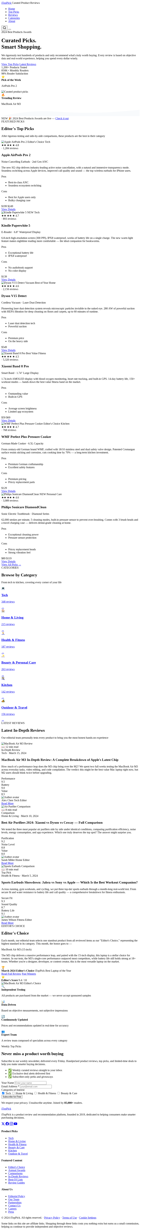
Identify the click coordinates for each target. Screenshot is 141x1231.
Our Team (13, 1199)
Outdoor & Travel (18, 1153)
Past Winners (29, 973)
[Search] (4, 28)
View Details (8, 209)
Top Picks (13, 11)
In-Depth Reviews (18, 1176)
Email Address (10, 1086)
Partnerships (14, 1202)
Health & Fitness (46, 1093)
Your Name (7, 1082)
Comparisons (15, 1173)
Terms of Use (69, 1217)
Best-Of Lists (15, 1179)
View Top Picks (10, 64)
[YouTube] (15, 1124)
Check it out (62, 118)
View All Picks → (11, 564)
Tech (8, 1093)
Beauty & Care (68, 1093)
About (11, 21)
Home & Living (24, 1093)
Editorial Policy (16, 1196)
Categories (14, 18)
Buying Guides (16, 1182)
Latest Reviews (27, 64)
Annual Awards (16, 1170)
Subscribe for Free (12, 1096)
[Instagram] (12, 1124)
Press (11, 1211)
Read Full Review (11, 973)
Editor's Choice (16, 1167)
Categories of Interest (12, 1089)
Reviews (13, 14)
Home (11, 8)
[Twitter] (3, 1124)
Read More (7, 803)
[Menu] (9, 29)
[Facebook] (8, 1124)
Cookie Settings (87, 1217)
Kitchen (12, 1150)
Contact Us (14, 1205)
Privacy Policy (52, 1217)
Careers (12, 1208)
